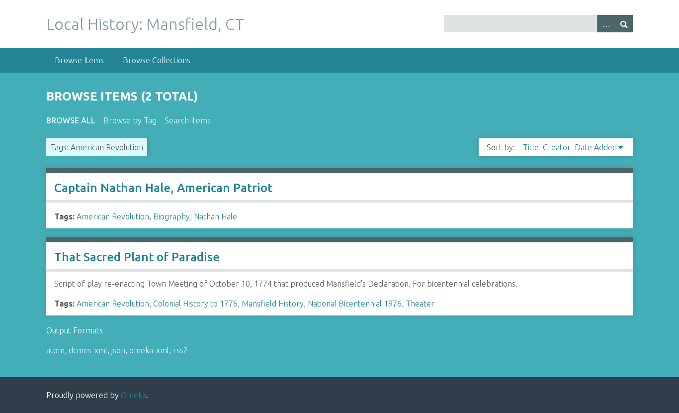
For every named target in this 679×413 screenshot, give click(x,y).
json (118, 350)
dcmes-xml (88, 350)
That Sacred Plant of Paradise (137, 257)
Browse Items (79, 60)
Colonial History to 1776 (195, 303)
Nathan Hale (215, 216)
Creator (557, 147)
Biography (171, 216)
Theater (420, 303)
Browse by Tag (130, 120)
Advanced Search (606, 23)
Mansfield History (273, 303)
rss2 (180, 350)
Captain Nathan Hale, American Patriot (163, 188)
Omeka (133, 395)
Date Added (596, 147)
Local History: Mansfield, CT (145, 24)
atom (55, 350)
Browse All (70, 120)
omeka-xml (149, 350)
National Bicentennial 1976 (355, 303)
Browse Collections (156, 60)
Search (624, 23)
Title (531, 147)
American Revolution (113, 216)
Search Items (188, 120)
